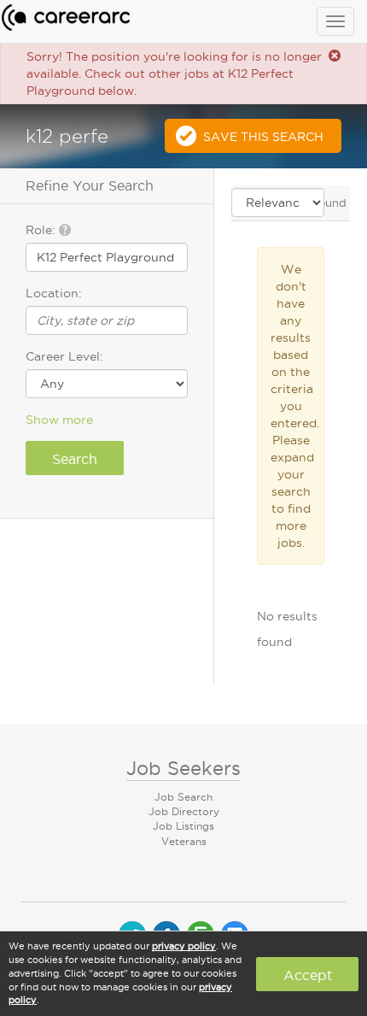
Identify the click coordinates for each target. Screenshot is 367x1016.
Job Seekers (183, 768)
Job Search (183, 796)
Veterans (184, 841)
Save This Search (263, 137)
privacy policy (184, 946)
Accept (307, 975)
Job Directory (184, 811)
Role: (42, 230)
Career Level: (64, 356)
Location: (54, 293)
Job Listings (183, 825)
